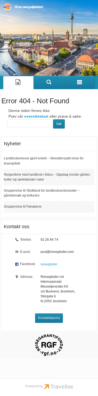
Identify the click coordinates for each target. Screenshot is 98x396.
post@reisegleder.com (57, 252)
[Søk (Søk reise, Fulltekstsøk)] (48, 82)
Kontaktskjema (49, 318)
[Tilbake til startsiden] (23, 7)
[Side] (18, 82)
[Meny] (79, 82)
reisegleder (49, 264)
